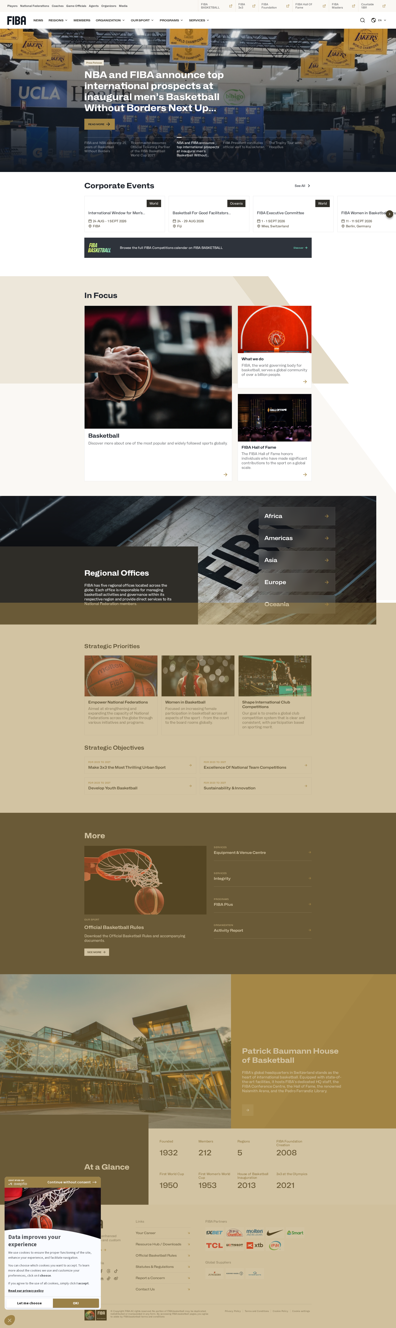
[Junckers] (214, 1273)
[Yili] (275, 1245)
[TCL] (214, 1245)
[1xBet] (214, 1232)
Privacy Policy (233, 1311)
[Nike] (275, 1232)
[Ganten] (235, 1232)
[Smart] (295, 1232)
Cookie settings (301, 1311)
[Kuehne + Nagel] (235, 1273)
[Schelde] (255, 1273)
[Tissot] (235, 1245)
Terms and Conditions (257, 1311)
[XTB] (255, 1245)
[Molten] (255, 1232)
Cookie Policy (280, 1311)
